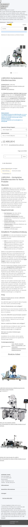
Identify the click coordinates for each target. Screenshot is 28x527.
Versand (3, 518)
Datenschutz (10, 22)
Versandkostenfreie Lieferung (16, 145)
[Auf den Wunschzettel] (24, 47)
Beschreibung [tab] (5, 170)
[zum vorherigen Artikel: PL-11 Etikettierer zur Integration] (25, 35)
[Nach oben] (0, 526)
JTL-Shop (16, 523)
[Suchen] (25, 28)
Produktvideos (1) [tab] (6, 173)
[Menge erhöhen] (23, 159)
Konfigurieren (4, 6)
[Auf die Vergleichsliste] (21, 47)
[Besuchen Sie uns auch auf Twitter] (2, 501)
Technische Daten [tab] (16, 170)
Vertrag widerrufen (7, 498)
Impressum (3, 22)
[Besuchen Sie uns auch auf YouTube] (2, 502)
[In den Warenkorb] (2, 43)
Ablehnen (3, 8)
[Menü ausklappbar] (3, 24)
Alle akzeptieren (5, 4)
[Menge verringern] (2, 156)
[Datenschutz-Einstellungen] (0, 1)
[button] (19, 24)
